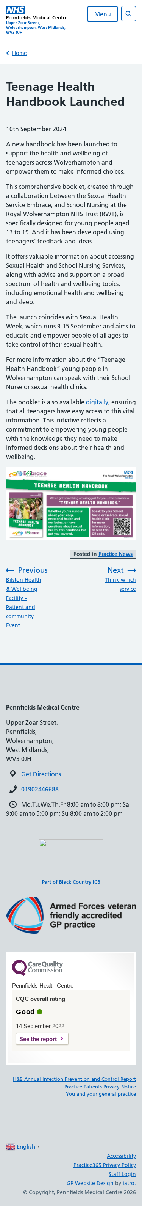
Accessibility (121, 1156)
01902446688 (40, 789)
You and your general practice (101, 1094)
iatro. (129, 1183)
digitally (97, 402)
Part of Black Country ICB (71, 882)
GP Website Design (90, 1183)
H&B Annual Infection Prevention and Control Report (74, 1079)
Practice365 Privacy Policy (104, 1165)
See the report (38, 1039)
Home (19, 53)
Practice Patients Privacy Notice (100, 1087)
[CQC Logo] (37, 974)
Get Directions (41, 774)
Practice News (115, 554)
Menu (102, 14)
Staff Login (122, 1174)
